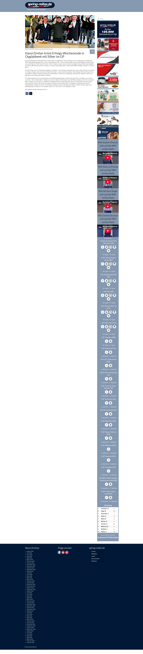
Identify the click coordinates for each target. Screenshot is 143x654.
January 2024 (30, 602)
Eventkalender (108, 238)
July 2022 (29, 632)
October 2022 (30, 627)
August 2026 (30, 551)
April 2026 (29, 558)
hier (46, 89)
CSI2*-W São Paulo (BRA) (108, 421)
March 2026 (30, 559)
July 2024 (29, 592)
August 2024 (30, 591)
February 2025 (31, 581)
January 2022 (30, 642)
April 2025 (29, 578)
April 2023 (29, 617)
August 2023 (30, 611)
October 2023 (30, 607)
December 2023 (31, 604)
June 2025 (29, 574)
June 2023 (29, 614)
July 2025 (29, 573)
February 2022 (31, 641)
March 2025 (30, 579)
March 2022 (30, 639)
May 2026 (29, 556)
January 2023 (30, 622)
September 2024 (31, 589)
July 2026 (29, 553)
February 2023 (31, 621)
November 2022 (31, 626)
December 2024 (31, 584)
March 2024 (30, 599)
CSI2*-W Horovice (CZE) (108, 323)
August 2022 (30, 631)
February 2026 (31, 561)
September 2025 (31, 569)
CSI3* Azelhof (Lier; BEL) (108, 399)
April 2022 (29, 637)
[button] (27, 93)
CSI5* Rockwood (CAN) (108, 348)
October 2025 (30, 568)
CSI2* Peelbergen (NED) (108, 445)
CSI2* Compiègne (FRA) (108, 467)
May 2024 (29, 596)
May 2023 (29, 616)
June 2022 (29, 634)
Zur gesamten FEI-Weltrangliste (108, 537)
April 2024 (29, 597)
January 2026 (30, 563)
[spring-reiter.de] (40, 5)
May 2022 (29, 636)
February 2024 (31, 601)
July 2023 (29, 612)
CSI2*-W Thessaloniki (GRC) (108, 410)
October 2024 (30, 588)
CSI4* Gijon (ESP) (108, 291)
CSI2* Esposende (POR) (108, 456)
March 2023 (30, 619)
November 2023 (31, 606)
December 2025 (31, 564)
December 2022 (31, 624)
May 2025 (29, 576)
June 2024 (29, 594)
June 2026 (29, 554)
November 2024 (31, 586)
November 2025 (31, 566)
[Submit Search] (98, 18)
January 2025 (30, 583)
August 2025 (30, 571)
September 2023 (31, 609)
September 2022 (31, 629)
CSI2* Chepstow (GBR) (108, 337)
